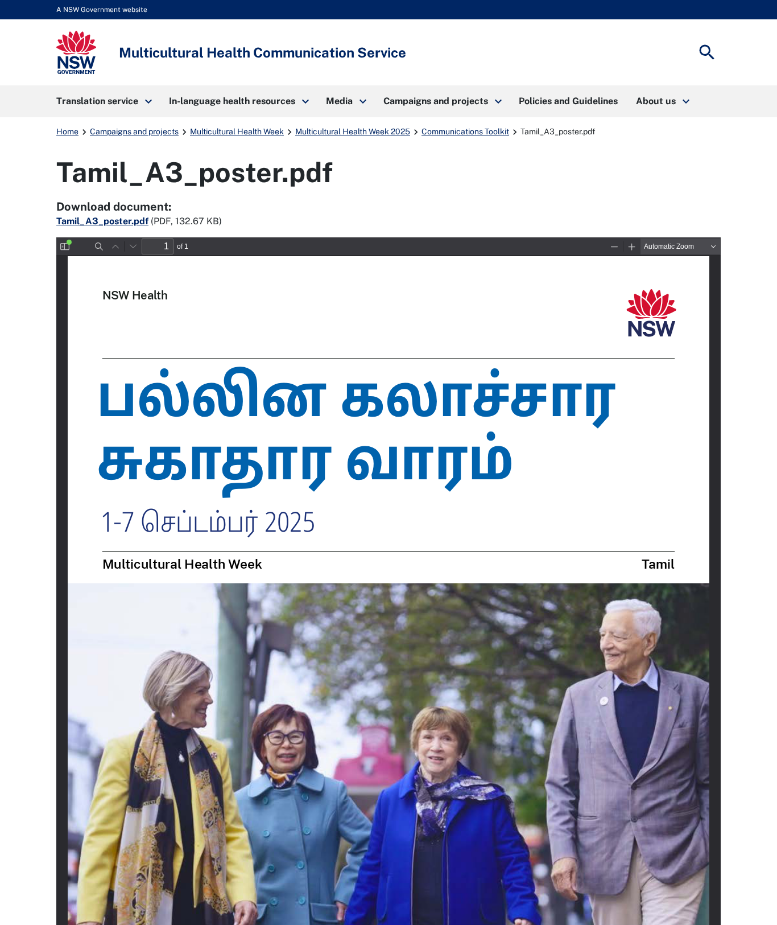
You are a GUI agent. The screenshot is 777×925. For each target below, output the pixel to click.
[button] (103, 101)
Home (67, 131)
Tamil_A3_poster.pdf (102, 221)
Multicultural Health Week (237, 131)
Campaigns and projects (134, 131)
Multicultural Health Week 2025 (352, 131)
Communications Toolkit (465, 131)
